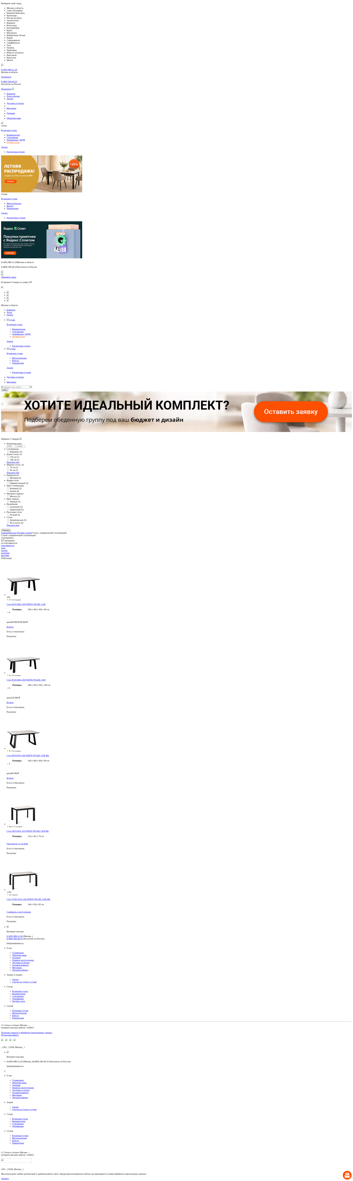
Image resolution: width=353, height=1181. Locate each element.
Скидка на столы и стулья (24, 982)
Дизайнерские (18, 520)
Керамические (13, 135)
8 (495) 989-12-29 (9, 70)
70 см (14, 467)
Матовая (15, 478)
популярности (7, 545)
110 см (14, 457)
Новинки (11, 94)
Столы (12, 320)
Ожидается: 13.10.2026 (17, 844)
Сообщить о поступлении (19, 912)
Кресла (10, 206)
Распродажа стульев (16, 218)
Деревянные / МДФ (16, 140)
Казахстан (11, 57)
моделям (5, 555)
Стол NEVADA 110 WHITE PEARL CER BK (28, 831)
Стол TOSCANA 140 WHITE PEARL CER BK (28, 899)
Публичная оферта (10, 1035)
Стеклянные (12, 137)
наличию (5, 553)
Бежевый (16, 488)
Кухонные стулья (9, 199)
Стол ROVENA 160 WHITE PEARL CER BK (28, 755)
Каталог (13, 533)
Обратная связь (14, 118)
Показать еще (13, 462)
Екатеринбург (13, 28)
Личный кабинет (20, 970)
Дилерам (11, 113)
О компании (18, 953)
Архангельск (13, 20)
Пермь (10, 38)
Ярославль (12, 55)
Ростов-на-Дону (14, 18)
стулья (4, 194)
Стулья (12, 349)
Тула (9, 45)
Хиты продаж (13, 96)
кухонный (16, 507)
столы (4, 125)
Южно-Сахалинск (15, 53)
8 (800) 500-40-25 (9, 81)
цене (3, 548)
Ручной (15, 515)
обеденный (16, 509)
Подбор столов (24, 533)
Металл (15, 496)
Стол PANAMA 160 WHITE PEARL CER (26, 604)
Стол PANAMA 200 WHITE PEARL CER (26, 680)
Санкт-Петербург (15, 10)
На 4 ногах (16, 523)
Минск (10, 60)
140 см (14, 460)
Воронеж (11, 23)
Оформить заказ (8, 277)
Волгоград (12, 25)
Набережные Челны (16, 35)
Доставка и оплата (15, 103)
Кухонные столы (9, 130)
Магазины (11, 108)
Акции (10, 98)
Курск (9, 30)
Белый (14, 491)
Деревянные (18, 999)
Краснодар (12, 15)
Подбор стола (13, 142)
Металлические (14, 203)
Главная (5, 533)
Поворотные (12, 208)
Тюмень (10, 48)
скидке (4, 550)
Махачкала (12, 33)
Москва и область (15, 8)
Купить (10, 627)
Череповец (12, 50)
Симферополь (13, 43)
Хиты (9, 312)
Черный (15, 501)
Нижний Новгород (16, 13)
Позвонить (6, 77)
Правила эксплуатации (23, 960)
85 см (14, 470)
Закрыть (5, 1178)
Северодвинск (13, 40)
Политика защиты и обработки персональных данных (26, 1032)
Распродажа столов (16, 152)
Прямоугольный (19, 483)
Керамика (16, 452)
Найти (4, 390)
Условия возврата (20, 965)
